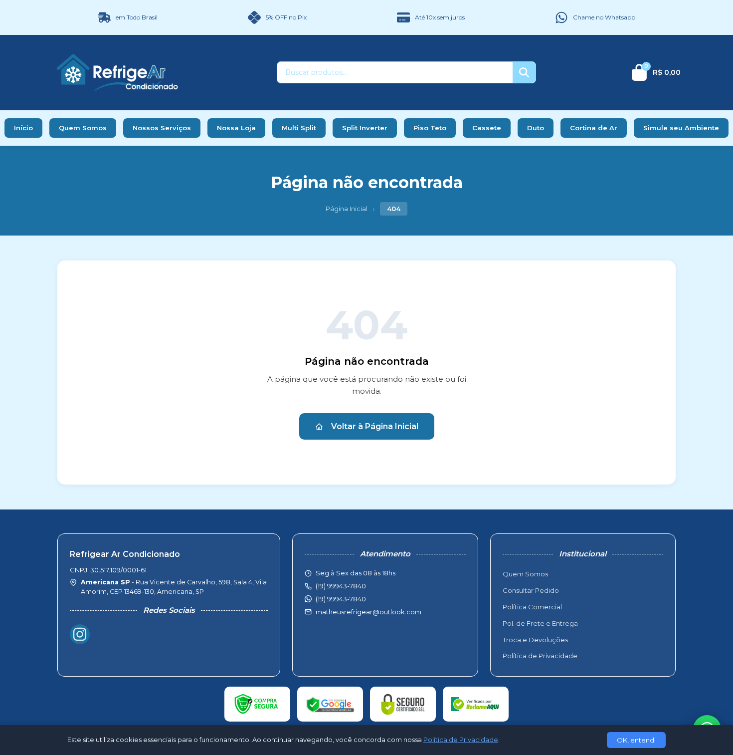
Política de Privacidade (540, 656)
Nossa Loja (236, 128)
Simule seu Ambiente (681, 128)
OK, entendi (636, 740)
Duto (535, 128)
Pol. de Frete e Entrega (540, 623)
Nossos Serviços (162, 128)
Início (23, 128)
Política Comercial (532, 607)
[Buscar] (524, 72)
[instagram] (80, 634)
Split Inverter (364, 128)
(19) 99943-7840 (341, 599)
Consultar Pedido (531, 590)
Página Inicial (346, 209)
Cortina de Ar (593, 128)
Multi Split (299, 128)
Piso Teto (429, 128)
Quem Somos (83, 128)
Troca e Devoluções (535, 640)
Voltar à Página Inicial (374, 426)
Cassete (486, 128)
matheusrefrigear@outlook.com (368, 612)
